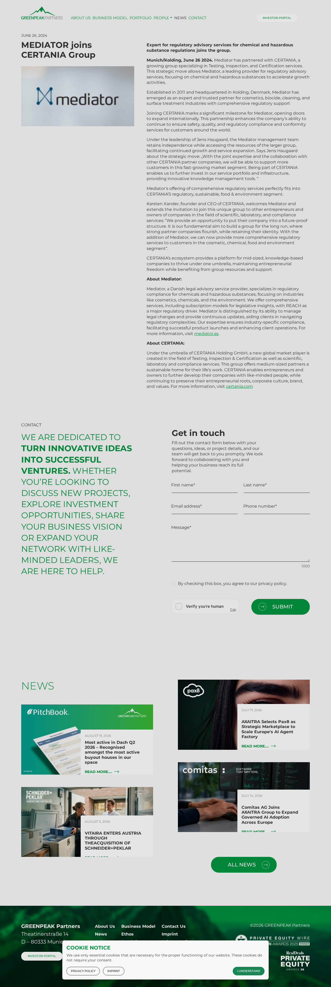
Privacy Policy (83, 971)
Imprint (113, 971)
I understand (248, 971)
